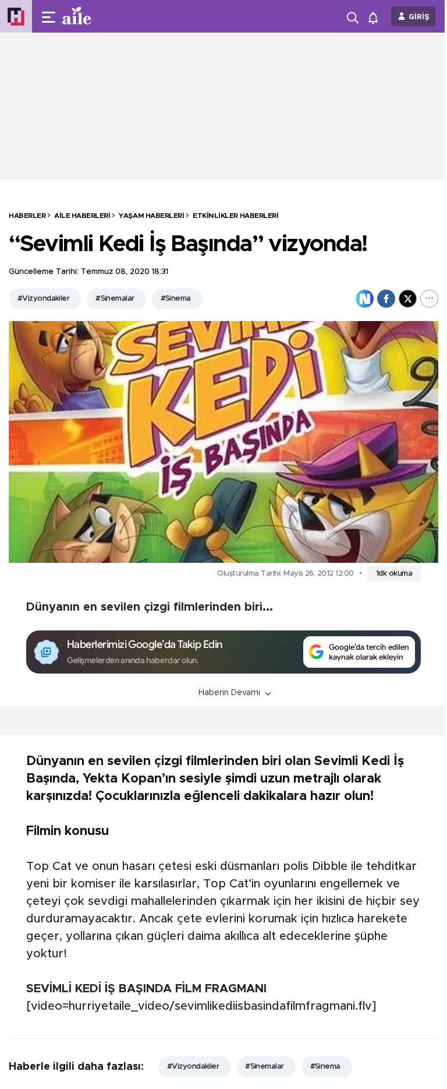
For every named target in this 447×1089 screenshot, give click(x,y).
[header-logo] (100, 16)
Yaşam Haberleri (151, 215)
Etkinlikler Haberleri (235, 215)
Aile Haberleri (82, 215)
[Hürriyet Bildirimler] (375, 16)
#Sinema (176, 298)
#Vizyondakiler (43, 298)
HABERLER (27, 215)
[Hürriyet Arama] (353, 16)
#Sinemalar (114, 298)
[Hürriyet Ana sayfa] (16, 16)
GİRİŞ (419, 17)
